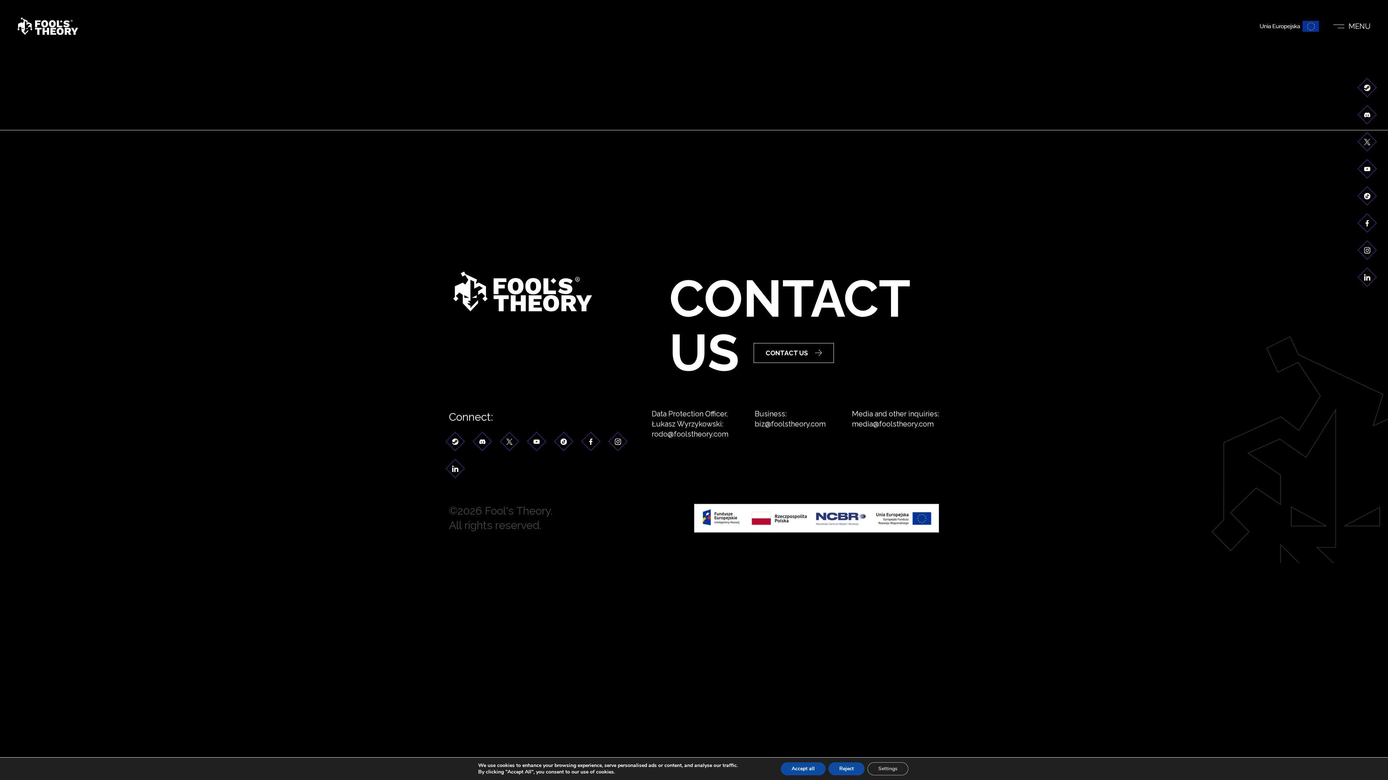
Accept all (803, 768)
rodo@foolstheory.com (690, 434)
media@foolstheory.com (893, 424)
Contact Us (787, 353)
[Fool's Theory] (47, 26)
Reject (846, 768)
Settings (888, 768)
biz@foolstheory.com (790, 424)
